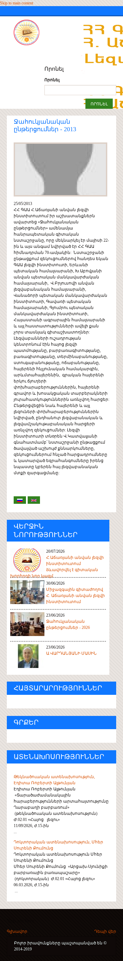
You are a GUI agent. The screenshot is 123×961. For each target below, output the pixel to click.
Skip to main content (16, 3)
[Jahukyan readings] (34, 500)
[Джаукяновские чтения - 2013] (20, 500)
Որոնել (51, 80)
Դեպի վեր (105, 931)
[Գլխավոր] (39, 32)
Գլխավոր (17, 931)
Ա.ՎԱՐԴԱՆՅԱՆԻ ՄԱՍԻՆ (71, 653)
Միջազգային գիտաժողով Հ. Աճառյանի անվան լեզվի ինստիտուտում (75, 595)
